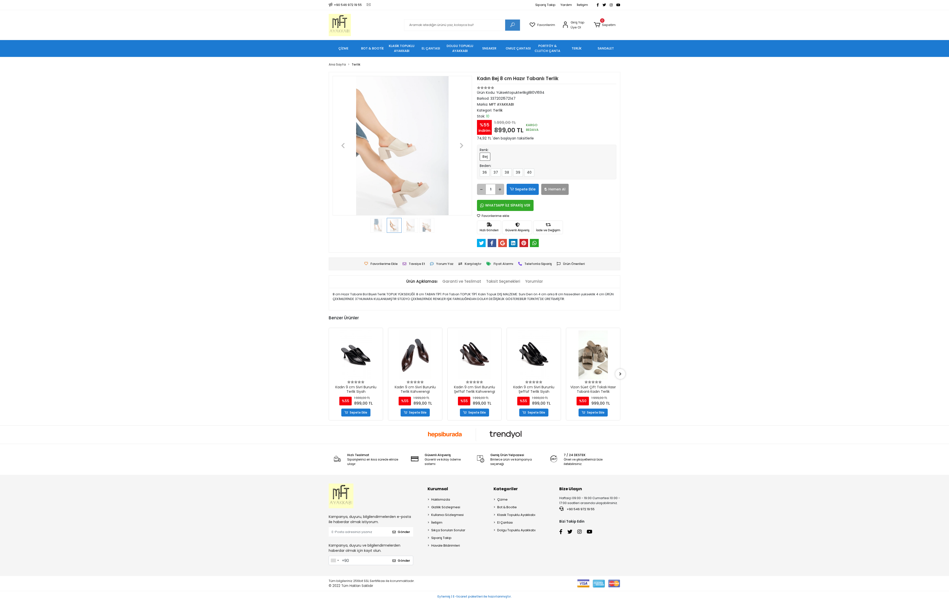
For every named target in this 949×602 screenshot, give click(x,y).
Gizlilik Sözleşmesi (445, 507)
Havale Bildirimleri (445, 545)
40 (529, 172)
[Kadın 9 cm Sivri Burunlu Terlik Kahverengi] (415, 354)
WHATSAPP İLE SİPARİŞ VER (507, 205)
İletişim (582, 4)
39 (518, 172)
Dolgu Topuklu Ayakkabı (516, 530)
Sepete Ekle (525, 189)
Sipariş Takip (545, 4)
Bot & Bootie (507, 507)
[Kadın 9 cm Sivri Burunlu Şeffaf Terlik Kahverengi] (474, 354)
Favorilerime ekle (495, 215)
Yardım (566, 4)
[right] (620, 374)
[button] (604, 25)
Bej (485, 156)
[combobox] (334, 560)
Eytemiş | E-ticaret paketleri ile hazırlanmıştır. (474, 596)
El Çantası (505, 522)
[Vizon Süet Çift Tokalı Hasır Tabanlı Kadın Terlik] (593, 354)
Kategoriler (506, 489)
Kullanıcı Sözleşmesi (447, 514)
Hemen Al (556, 189)
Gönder (404, 532)
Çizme (502, 499)
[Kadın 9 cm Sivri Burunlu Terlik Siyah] (355, 354)
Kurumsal (438, 489)
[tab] (421, 281)
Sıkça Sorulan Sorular (448, 530)
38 (507, 172)
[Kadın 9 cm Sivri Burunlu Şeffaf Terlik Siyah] (533, 354)
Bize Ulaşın (570, 489)
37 (496, 172)
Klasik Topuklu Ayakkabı (516, 514)
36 (484, 172)
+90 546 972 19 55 (580, 509)
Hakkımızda (440, 499)
